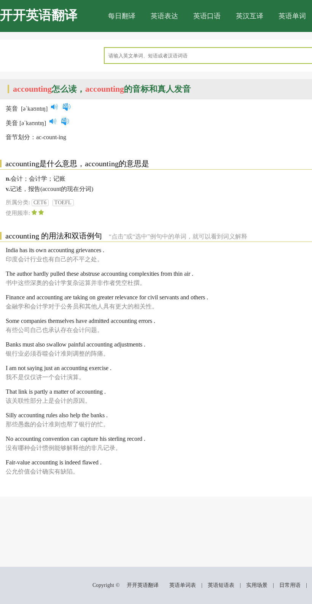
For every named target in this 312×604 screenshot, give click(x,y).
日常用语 (290, 585)
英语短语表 (221, 585)
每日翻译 (121, 16)
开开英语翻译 (39, 15)
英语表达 (164, 16)
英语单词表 (182, 585)
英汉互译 (249, 16)
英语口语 (207, 16)
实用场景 (256, 585)
